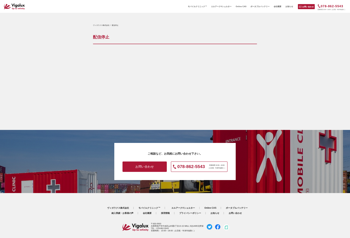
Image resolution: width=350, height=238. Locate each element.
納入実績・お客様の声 (122, 213)
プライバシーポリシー (190, 213)
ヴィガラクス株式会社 (118, 208)
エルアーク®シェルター (183, 208)
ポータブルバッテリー (237, 208)
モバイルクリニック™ (149, 208)
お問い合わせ (308, 7)
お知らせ (215, 213)
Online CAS (210, 208)
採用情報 (165, 213)
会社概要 (147, 213)
